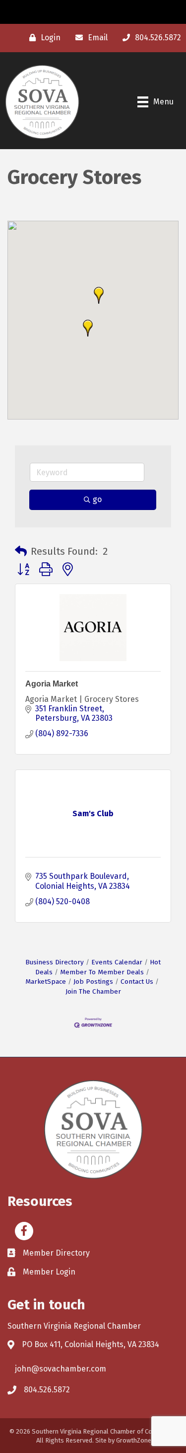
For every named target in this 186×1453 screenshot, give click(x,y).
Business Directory (54, 962)
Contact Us (137, 981)
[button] (99, 295)
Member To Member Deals (102, 972)
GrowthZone (133, 1440)
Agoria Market (51, 684)
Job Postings (93, 981)
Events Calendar (116, 962)
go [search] (97, 499)
